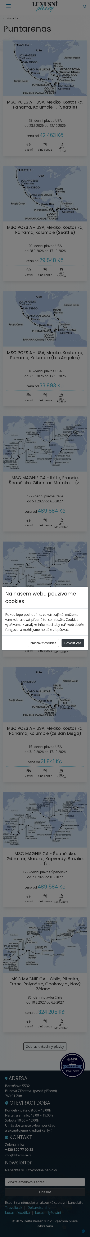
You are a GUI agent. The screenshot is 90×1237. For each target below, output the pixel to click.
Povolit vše (72, 643)
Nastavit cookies (43, 643)
